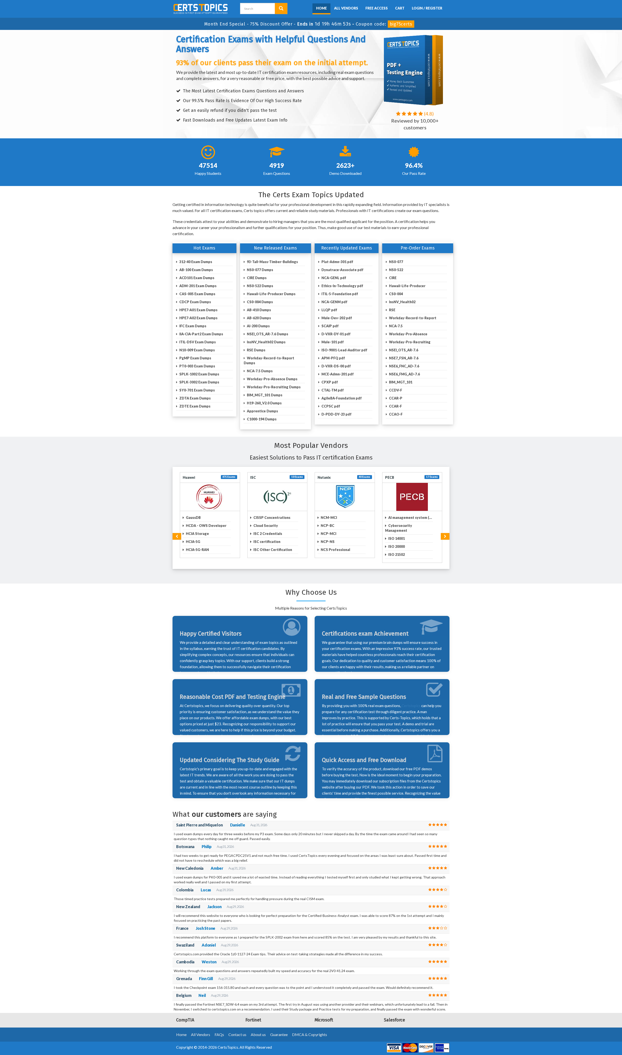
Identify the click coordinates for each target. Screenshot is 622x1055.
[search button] (281, 8)
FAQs (219, 1029)
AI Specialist (196, 542)
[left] (177, 531)
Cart (400, 8)
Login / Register (427, 8)
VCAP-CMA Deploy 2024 (340, 542)
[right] (445, 531)
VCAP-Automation (336, 534)
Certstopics (411, 701)
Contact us (237, 1029)
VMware (324, 477)
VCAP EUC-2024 (333, 525)
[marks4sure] (308, 7)
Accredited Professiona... (207, 525)
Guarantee (279, 1029)
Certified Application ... (272, 517)
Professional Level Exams (341, 517)
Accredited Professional (206, 517)
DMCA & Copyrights (309, 1029)
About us (258, 1029)
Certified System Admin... (274, 542)
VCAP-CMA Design (336, 550)
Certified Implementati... (274, 534)
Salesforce (192, 477)
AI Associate (196, 534)
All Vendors (346, 8)
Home (321, 8)
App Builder (195, 550)
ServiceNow (260, 477)
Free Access (376, 8)
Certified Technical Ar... (272, 550)
